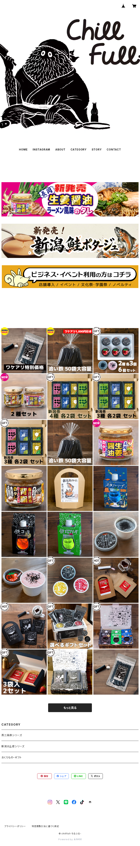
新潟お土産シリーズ (12, 746)
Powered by (66, 839)
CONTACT (114, 149)
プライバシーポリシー (15, 826)
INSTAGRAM (41, 149)
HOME (23, 149)
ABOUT (60, 149)
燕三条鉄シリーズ (11, 735)
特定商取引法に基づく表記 (45, 826)
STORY (97, 149)
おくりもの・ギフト (11, 757)
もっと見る (70, 708)
